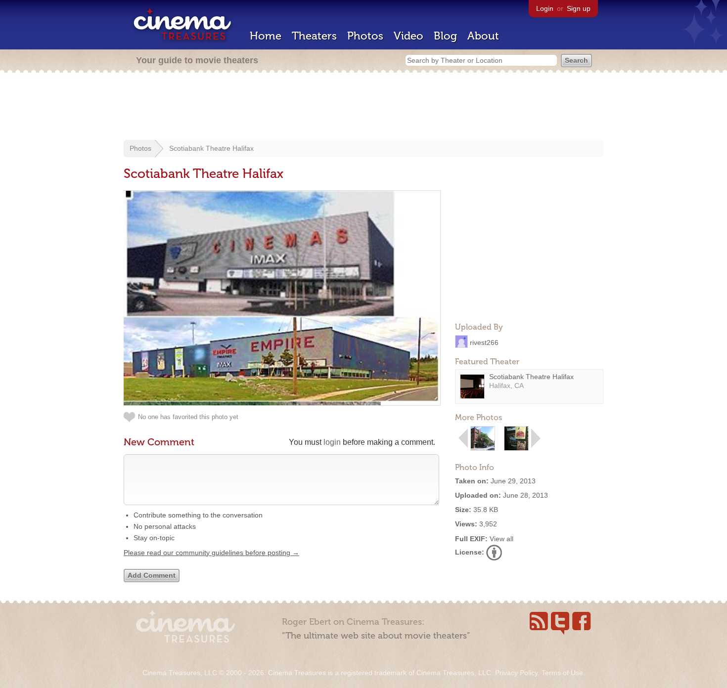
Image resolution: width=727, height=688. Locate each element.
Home (265, 36)
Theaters (314, 36)
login (332, 442)
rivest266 (484, 342)
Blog (445, 36)
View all (501, 539)
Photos (365, 36)
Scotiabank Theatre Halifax (211, 148)
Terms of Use (562, 673)
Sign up (579, 8)
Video (408, 36)
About (483, 36)
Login (544, 8)
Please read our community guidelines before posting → (211, 553)
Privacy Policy (516, 673)
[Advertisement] (363, 107)
